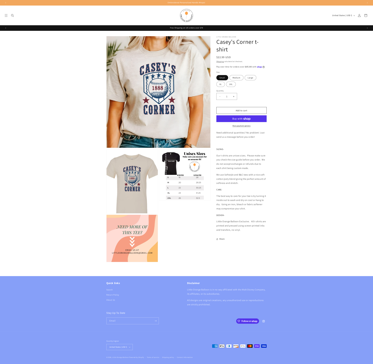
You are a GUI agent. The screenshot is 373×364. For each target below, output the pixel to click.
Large (250, 77)
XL (220, 84)
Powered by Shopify (136, 357)
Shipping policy (168, 357)
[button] (6, 15)
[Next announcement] (367, 3)
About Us (110, 300)
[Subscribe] (155, 320)
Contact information (185, 357)
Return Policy (112, 294)
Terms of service (153, 357)
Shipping (220, 61)
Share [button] (222, 239)
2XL (231, 84)
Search (109, 289)
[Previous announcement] (5, 3)
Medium (236, 77)
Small (222, 77)
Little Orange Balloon (120, 357)
